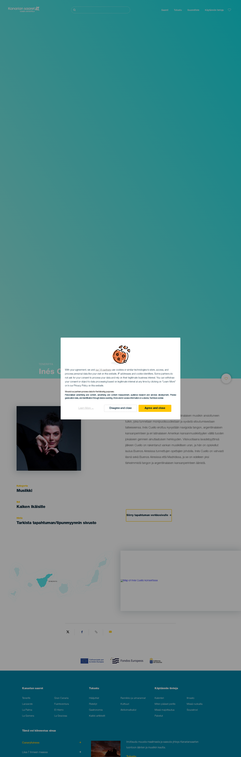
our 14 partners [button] (103, 370)
